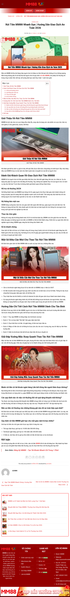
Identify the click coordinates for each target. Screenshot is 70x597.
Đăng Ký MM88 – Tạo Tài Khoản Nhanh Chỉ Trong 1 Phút (36, 450)
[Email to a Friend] (36, 457)
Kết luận (6, 113)
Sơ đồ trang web (61, 584)
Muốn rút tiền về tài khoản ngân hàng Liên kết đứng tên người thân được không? (27, 105)
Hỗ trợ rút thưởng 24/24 (12, 90)
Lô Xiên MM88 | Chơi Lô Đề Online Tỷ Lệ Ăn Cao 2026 (25, 525)
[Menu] (2, 4)
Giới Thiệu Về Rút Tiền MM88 (12, 86)
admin (44, 33)
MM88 (38, 443)
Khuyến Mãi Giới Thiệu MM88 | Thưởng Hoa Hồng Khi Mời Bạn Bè (28, 507)
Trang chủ (11, 16)
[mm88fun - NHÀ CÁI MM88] (35, 4)
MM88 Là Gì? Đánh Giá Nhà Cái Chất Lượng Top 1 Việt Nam (26, 501)
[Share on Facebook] (30, 457)
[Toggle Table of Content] (46, 83)
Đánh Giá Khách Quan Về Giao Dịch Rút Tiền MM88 (19, 88)
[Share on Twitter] (33, 457)
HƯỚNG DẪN (19, 16)
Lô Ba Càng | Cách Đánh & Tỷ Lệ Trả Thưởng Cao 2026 (25, 531)
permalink (48, 463)
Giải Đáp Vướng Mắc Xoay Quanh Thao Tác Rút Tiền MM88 (21, 103)
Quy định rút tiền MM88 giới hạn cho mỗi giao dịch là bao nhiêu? (23, 111)
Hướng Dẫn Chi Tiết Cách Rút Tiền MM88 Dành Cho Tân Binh (21, 101)
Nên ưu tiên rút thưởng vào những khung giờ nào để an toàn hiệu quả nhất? (25, 109)
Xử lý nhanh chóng (11, 96)
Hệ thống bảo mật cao (12, 92)
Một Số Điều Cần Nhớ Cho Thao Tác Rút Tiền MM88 (19, 98)
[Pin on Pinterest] (39, 457)
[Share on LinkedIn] (43, 457)
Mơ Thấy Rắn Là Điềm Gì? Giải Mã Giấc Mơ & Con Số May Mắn (28, 519)
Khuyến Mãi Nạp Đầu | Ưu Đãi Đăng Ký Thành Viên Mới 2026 (27, 513)
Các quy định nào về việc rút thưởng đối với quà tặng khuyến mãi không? (25, 107)
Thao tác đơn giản (11, 94)
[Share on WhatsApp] (26, 457)
